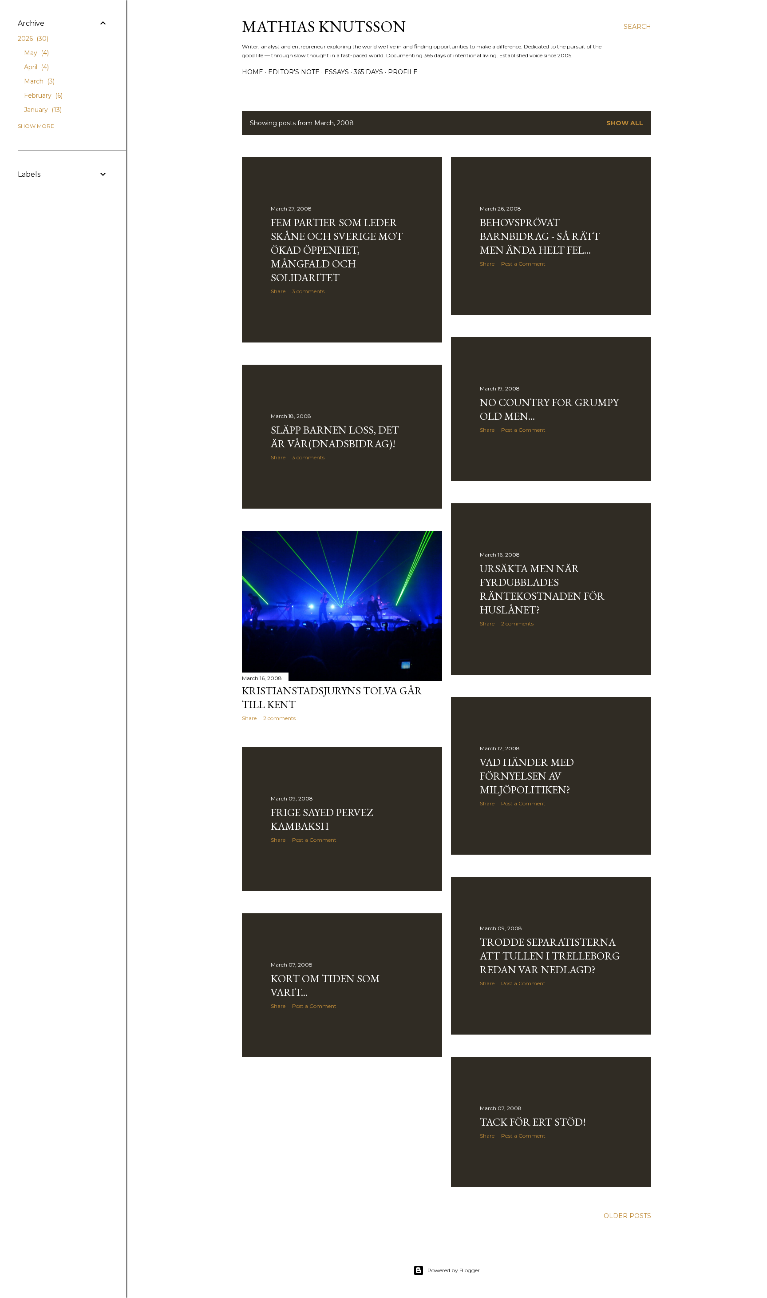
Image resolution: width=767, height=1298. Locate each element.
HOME (252, 72)
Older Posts (627, 1216)
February (42, 96)
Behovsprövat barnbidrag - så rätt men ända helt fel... (540, 236)
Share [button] (278, 291)
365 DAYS (368, 72)
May (35, 53)
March (38, 81)
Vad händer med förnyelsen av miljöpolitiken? (527, 775)
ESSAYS (336, 72)
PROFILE (403, 72)
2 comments (517, 623)
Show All (624, 123)
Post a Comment (523, 263)
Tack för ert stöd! (533, 1122)
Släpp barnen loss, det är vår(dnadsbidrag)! (335, 436)
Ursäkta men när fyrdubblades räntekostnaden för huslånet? (542, 589)
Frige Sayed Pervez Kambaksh (322, 819)
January (42, 110)
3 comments (308, 291)
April (35, 67)
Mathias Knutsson (324, 26)
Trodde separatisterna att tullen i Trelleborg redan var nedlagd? (550, 955)
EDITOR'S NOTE (294, 72)
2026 (32, 39)
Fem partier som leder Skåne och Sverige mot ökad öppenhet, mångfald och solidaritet (337, 249)
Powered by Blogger (453, 1270)
